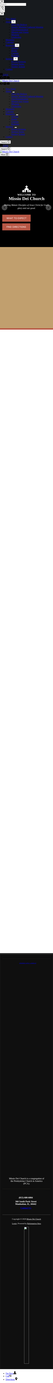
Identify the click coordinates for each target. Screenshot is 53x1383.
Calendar (10, 111)
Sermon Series (17, 132)
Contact (9, 137)
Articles (14, 116)
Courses (15, 121)
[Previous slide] (4, 207)
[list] (26, 207)
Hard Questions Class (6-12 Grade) (26, 598)
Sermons (9, 126)
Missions (15, 104)
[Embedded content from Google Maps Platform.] (26, 859)
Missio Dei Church (34, 1219)
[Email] (8, 84)
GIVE (5, 146)
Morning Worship (26, 565)
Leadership (16, 106)
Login (14, 1223)
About (8, 91)
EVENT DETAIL (26, 578)
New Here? (11, 89)
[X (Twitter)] (5, 84)
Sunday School (18, 134)
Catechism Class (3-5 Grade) (27, 631)
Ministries (10, 109)
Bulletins (15, 124)
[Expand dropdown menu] (13, 92)
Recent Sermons (18, 129)
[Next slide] (48, 207)
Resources (10, 114)
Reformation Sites (34, 1223)
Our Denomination (19, 99)
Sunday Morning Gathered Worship (27, 96)
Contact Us (25, 1208)
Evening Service (26, 662)
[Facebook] (1, 84)
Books (14, 119)
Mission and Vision (20, 101)
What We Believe (19, 94)
